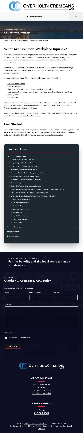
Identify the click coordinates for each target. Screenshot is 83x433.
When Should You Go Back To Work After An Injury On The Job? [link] (33, 196)
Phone (56, 292)
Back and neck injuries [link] (16, 83)
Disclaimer (9, 333)
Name (7, 292)
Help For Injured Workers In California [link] (24, 163)
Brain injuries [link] (12, 95)
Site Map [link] (24, 426)
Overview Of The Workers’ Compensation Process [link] (28, 173)
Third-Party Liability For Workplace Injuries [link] (26, 179)
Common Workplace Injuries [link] (20, 199)
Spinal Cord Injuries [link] (19, 206)
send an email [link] (46, 135)
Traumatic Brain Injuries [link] (21, 202)
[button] (76, 16)
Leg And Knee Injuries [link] (20, 216)
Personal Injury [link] (13, 236)
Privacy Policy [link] (35, 426)
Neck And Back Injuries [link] (21, 209)
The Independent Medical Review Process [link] (25, 176)
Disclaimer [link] (14, 426)
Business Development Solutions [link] (57, 426)
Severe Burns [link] (17, 212)
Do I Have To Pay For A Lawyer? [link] (22, 159)
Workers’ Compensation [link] (16, 156)
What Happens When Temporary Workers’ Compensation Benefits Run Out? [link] (38, 189)
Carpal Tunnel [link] (17, 222)
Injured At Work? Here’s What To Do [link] (24, 169)
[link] (41, 6)
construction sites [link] (52, 92)
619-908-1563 (41, 413)
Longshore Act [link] (13, 232)
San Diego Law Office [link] (41, 393)
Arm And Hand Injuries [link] (20, 219)
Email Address (35, 292)
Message (8, 304)
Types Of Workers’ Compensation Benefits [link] (26, 186)
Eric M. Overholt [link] (18, 78)
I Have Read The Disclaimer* (19, 338)
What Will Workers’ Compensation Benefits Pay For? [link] (29, 192)
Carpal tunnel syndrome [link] (17, 89)
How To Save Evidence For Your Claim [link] (24, 166)
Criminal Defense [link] (14, 227)
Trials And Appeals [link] (17, 183)
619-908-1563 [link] (34, 16)
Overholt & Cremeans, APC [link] (35, 423)
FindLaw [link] (41, 428)
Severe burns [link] (12, 97)
